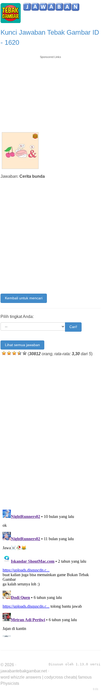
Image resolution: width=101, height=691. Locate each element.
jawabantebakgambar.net (24, 671)
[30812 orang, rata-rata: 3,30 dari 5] (4, 353)
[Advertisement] (50, 91)
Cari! (73, 327)
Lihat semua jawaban (22, 345)
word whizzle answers (21, 677)
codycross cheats (60, 677)
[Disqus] (50, 431)
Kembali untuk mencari (23, 298)
